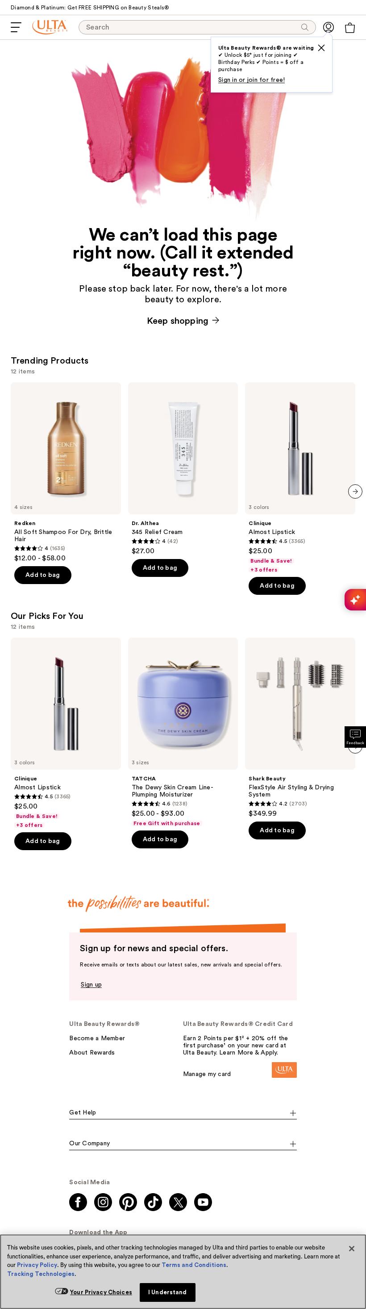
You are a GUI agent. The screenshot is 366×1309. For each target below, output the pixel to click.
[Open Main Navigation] (16, 27)
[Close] (352, 1248)
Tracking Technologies (41, 1274)
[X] (321, 47)
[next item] (355, 491)
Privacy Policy (37, 1265)
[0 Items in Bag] (350, 27)
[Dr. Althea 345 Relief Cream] (183, 468)
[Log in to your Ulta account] (328, 27)
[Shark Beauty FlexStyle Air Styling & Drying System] (300, 728)
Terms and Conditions (194, 1265)
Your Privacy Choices (101, 1292)
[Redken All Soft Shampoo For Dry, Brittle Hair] (66, 472)
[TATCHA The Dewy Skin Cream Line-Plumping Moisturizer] (183, 732)
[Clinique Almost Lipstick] (300, 477)
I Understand (167, 1292)
